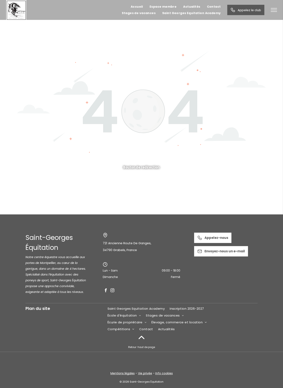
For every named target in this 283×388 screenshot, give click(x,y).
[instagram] (112, 290)
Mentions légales (122, 373)
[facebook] (106, 290)
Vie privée (145, 373)
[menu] (273, 10)
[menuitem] (136, 7)
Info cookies (164, 373)
